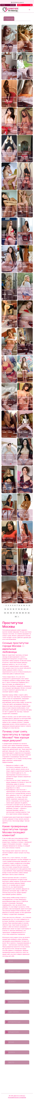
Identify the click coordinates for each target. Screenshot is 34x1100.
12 (29, 605)
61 (25, 613)
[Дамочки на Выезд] (10, 9)
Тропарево (30, 105)
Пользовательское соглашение (17, 1097)
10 (24, 605)
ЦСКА (15, 188)
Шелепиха (30, 436)
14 (8, 609)
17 (16, 609)
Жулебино (30, 270)
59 (20, 613)
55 (8, 613)
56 (11, 613)
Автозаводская (13, 78)
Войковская (13, 353)
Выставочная (13, 519)
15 (10, 609)
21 (27, 609)
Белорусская (29, 546)
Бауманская (29, 353)
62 (28, 613)
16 (13, 609)
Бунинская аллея (28, 50)
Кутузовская (13, 436)
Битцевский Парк (28, 326)
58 (17, 613)
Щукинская (14, 463)
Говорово (14, 381)
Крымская (14, 574)
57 (14, 613)
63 (16, 616)
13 (5, 609)
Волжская (14, 270)
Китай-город (13, 408)
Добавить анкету (18, 2)
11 (26, 605)
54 (5, 613)
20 (24, 609)
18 (19, 609)
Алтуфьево (30, 243)
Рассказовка (13, 160)
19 (21, 609)
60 (23, 613)
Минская (30, 215)
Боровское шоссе (28, 601)
